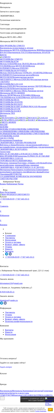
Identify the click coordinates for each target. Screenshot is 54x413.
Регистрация (10, 192)
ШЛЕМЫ (4, 127)
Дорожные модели (35, 91)
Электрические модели (22, 75)
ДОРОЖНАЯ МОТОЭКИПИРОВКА (16, 161)
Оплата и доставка (13, 242)
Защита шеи (11, 172)
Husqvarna (17, 395)
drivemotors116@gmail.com (11, 283)
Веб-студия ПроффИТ (36, 400)
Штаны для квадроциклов (42, 147)
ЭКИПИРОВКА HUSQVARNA (14, 149)
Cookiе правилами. (40, 411)
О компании (10, 235)
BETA (50, 395)
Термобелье (17, 140)
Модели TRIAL (20, 91)
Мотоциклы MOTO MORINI (12, 93)
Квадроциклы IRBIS (33, 50)
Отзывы (8, 247)
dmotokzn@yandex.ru (9, 300)
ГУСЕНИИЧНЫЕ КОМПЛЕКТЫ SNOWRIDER (21, 176)
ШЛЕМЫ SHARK (16, 133)
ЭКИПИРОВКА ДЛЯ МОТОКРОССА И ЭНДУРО (22, 167)
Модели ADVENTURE (33, 97)
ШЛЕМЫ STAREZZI (9, 129)
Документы (10, 238)
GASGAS (26, 395)
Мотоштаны (5, 170)
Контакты (9, 251)
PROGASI (43, 395)
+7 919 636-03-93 (7, 199)
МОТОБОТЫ (16, 174)
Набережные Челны (14, 184)
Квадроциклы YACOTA (19, 52)
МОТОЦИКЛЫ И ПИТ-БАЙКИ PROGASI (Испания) (23, 106)
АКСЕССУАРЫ (7, 138)
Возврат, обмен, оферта (15, 244)
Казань (3, 184)
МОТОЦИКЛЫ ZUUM (10, 109)
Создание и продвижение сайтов (32, 398)
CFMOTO (4, 395)
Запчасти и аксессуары (19, 393)
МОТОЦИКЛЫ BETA (9, 100)
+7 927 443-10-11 (22, 199)
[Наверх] (2, 398)
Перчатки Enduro (35, 170)
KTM (11, 395)
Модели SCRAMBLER (23, 95)
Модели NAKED (7, 64)
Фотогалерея (10, 240)
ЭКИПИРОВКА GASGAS (11, 158)
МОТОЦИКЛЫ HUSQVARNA (13, 70)
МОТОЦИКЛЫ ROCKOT (11, 104)
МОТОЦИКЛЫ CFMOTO (11, 59)
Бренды (3, 55)
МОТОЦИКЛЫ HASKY (10, 111)
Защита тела (22, 170)
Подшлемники (6, 140)
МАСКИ (3, 124)
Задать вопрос (6, 367)
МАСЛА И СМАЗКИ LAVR (12, 154)
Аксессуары (5, 152)
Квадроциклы (6, 391)
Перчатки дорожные (9, 163)
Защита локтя (22, 172)
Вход (2, 192)
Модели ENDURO (20, 68)
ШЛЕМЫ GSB (15, 131)
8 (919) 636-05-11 (7, 292)
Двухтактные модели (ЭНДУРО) (30, 86)
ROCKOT (34, 395)
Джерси (13, 170)
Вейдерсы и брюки (8, 145)
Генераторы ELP (24, 156)
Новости (8, 249)
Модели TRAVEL (22, 64)
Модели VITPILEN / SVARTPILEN (30, 73)
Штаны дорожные (31, 165)
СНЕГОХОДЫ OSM (8, 179)
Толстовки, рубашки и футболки (32, 163)
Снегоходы (37, 391)
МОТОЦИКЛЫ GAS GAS (11, 84)
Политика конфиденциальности (19, 321)
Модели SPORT (7, 95)
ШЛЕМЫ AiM (24, 129)
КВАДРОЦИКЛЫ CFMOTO (12, 46)
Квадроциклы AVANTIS (39, 52)
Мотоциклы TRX (7, 113)
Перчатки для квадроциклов (28, 145)
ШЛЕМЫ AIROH (29, 131)
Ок (50, 409)
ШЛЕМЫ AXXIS (11, 136)
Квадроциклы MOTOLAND (12, 50)
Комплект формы (35, 172)
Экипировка (27, 391)
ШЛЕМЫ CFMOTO (32, 133)
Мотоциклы (17, 391)
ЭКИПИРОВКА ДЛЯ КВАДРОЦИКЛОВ (18, 143)
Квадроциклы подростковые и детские (16, 48)
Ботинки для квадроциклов (19, 147)
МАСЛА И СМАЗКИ (40, 156)
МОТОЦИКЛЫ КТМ (9, 61)
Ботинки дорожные (15, 165)
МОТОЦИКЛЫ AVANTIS (11, 102)
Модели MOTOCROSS (18, 66)
